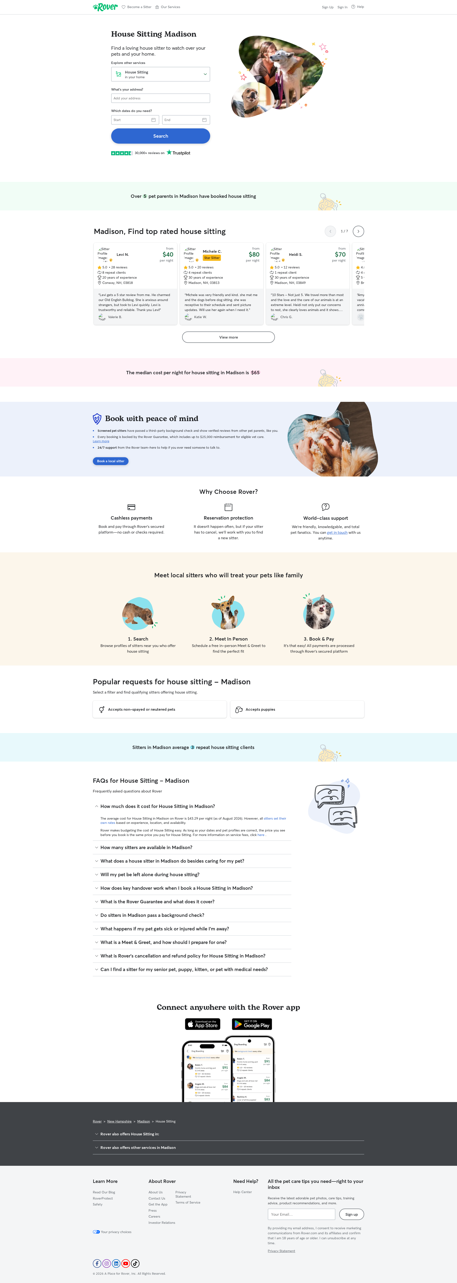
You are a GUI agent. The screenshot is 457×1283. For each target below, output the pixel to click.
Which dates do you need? (131, 111)
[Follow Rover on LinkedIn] (116, 1263)
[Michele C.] (221, 284)
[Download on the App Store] (203, 1024)
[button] (167, 7)
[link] (160, 136)
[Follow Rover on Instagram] (106, 1263)
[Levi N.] (135, 284)
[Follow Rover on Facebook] (97, 1263)
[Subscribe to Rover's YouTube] (125, 1263)
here (261, 835)
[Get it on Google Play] (252, 1024)
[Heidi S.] (307, 284)
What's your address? (127, 89)
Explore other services (128, 63)
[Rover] (105, 7)
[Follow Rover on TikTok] (135, 1263)
